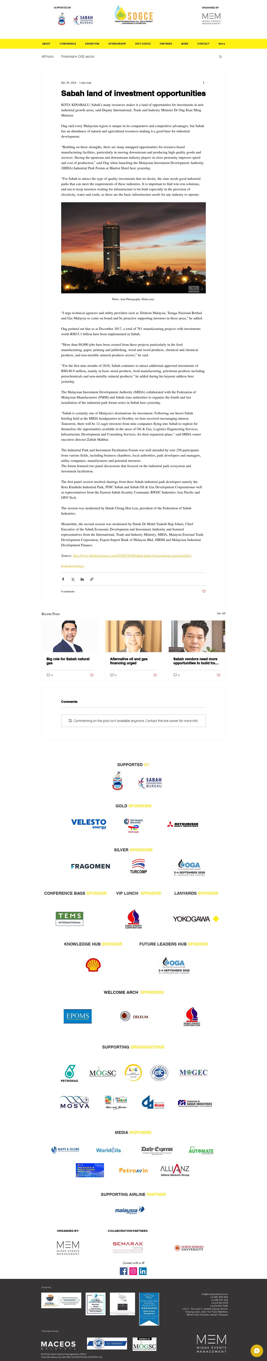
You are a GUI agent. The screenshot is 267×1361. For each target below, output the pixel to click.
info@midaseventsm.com (214, 1294)
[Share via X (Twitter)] (72, 579)
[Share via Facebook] (63, 579)
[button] (46, 44)
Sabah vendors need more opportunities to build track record (196, 661)
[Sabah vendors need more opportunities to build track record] (197, 636)
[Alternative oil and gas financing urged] (133, 636)
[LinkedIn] (143, 1271)
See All (221, 613)
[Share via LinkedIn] (82, 579)
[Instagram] (133, 1271)
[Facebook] (123, 1271)
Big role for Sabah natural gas (68, 661)
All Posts (48, 56)
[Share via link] (92, 579)
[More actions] (203, 82)
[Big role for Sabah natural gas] (70, 636)
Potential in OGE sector (78, 56)
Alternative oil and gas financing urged (129, 661)
